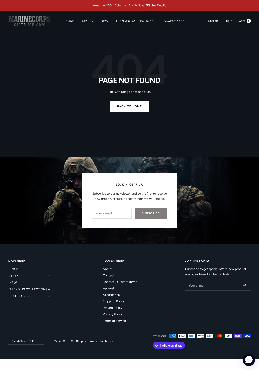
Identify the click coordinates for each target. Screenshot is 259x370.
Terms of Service (114, 321)
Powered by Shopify (100, 341)
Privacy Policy (113, 314)
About (107, 269)
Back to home (129, 106)
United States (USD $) (24, 341)
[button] (249, 360)
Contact (108, 275)
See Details (158, 5)
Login (228, 21)
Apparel (108, 288)
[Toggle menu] (49, 276)
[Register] (245, 285)
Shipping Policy (114, 301)
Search (213, 21)
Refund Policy (112, 308)
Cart (244, 21)
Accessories (111, 295)
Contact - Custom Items (120, 282)
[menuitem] (70, 20)
